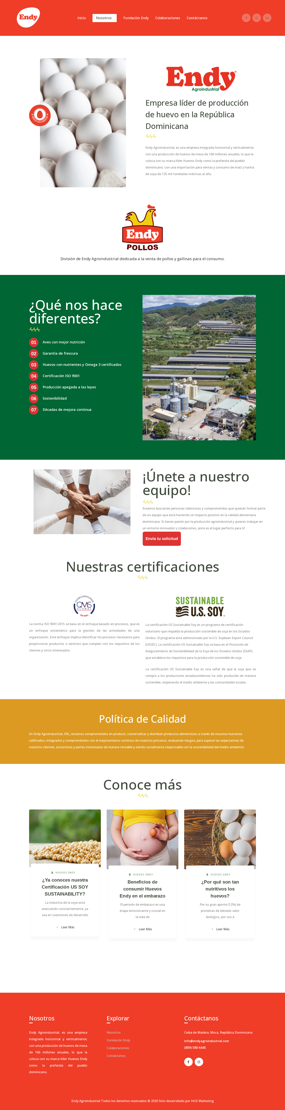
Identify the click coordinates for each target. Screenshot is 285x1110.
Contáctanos (116, 1056)
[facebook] (188, 1062)
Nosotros (114, 1032)
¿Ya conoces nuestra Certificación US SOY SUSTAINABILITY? (65, 887)
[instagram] (199, 1062)
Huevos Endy (66, 872)
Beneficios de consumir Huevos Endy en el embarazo (142, 888)
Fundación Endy (118, 1040)
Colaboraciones (118, 1048)
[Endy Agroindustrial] (28, 17)
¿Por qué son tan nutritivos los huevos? (220, 888)
